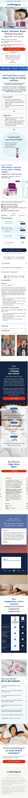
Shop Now (13, 403)
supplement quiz (9, 783)
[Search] (23, 4)
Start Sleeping (13, 767)
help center (19, 783)
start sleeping (13, 51)
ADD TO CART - (13, 255)
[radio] (13, 228)
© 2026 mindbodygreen (13, 780)
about (14, 783)
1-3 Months (13, 476)
